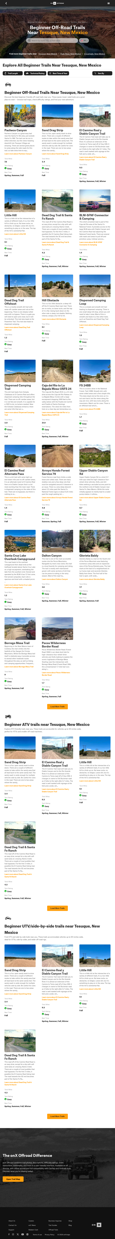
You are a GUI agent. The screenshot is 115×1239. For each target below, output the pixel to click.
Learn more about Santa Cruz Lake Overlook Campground (20, 570)
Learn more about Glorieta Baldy (95, 570)
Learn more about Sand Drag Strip (57, 144)
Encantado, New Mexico (94, 54)
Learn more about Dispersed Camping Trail (20, 399)
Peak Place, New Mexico (70, 54)
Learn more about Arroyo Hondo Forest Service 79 (57, 484)
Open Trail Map (13, 1179)
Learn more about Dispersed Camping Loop (95, 314)
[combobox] (54, 40)
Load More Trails (57, 707)
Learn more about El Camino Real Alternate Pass (20, 484)
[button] (13, 73)
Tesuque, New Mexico (47, 54)
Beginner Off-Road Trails (37, 22)
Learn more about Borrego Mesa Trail (20, 657)
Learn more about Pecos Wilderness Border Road (57, 657)
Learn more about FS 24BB (95, 399)
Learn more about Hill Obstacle (57, 314)
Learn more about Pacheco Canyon (20, 144)
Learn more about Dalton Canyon (57, 570)
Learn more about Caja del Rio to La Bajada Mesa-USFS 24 (57, 399)
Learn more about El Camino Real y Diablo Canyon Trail (95, 144)
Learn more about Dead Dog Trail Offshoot (20, 314)
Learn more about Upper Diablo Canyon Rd (95, 484)
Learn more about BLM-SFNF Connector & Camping (95, 229)
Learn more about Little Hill (20, 229)
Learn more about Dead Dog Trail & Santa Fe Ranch (57, 229)
